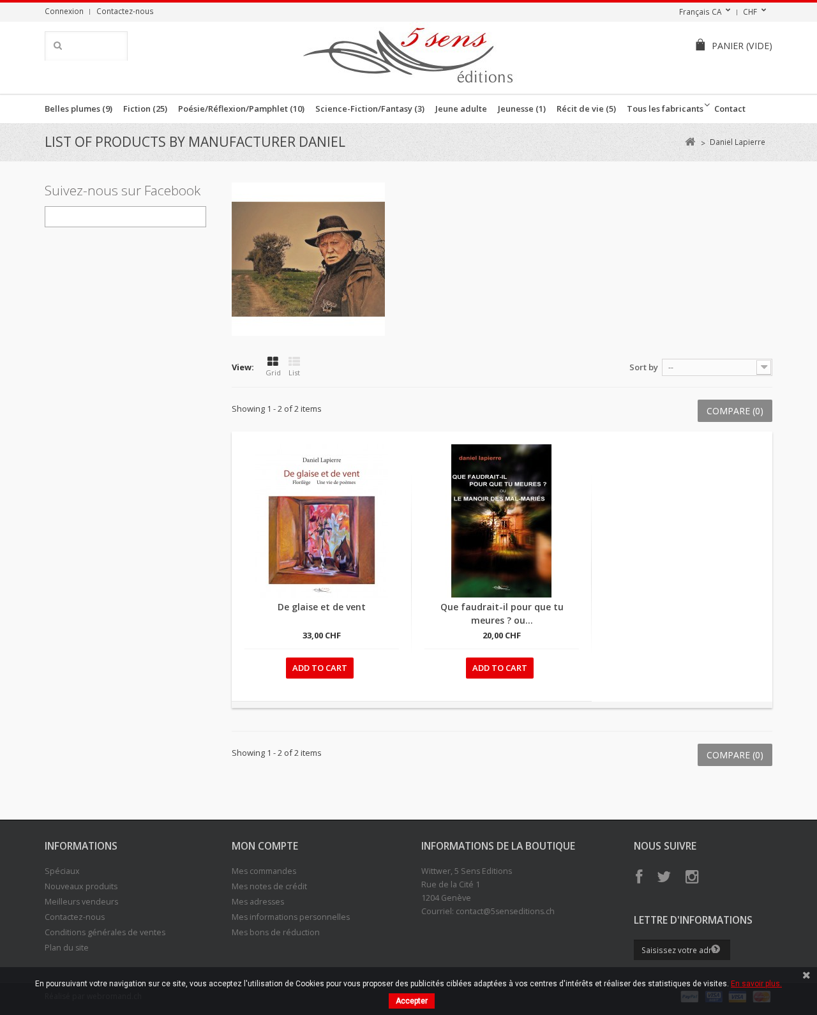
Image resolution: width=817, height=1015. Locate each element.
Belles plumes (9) (78, 108)
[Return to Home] (689, 142)
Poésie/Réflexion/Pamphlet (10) (241, 108)
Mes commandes (264, 871)
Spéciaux (62, 871)
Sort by (643, 367)
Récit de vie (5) (586, 108)
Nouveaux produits (81, 886)
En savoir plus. (756, 983)
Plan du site (67, 947)
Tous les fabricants (665, 108)
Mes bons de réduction (276, 932)
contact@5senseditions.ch (505, 911)
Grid (273, 372)
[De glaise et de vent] (321, 521)
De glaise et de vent (322, 607)
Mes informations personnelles (291, 917)
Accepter (412, 1000)
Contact (730, 108)
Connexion (64, 11)
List (294, 372)
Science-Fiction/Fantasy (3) (369, 108)
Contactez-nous (125, 11)
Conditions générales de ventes (105, 932)
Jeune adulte (461, 108)
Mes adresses (258, 901)
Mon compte (265, 846)
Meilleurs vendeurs (81, 901)
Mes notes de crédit (269, 886)
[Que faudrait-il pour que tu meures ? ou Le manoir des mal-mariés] (501, 521)
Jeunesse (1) (522, 108)
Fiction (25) (145, 108)
